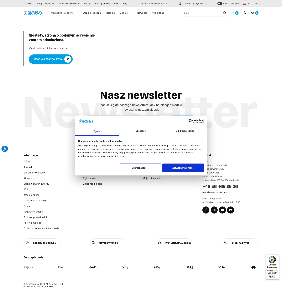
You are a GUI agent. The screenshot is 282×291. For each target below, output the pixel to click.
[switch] (272, 276)
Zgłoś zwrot (89, 178)
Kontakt (27, 3)
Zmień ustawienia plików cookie (41, 228)
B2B (116, 3)
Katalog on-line (102, 3)
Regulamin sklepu (33, 211)
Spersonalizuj (139, 167)
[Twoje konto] (244, 12)
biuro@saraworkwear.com (214, 192)
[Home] (33, 13)
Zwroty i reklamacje (45, 3)
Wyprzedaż (157, 12)
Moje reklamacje (152, 178)
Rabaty (87, 3)
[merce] (50, 286)
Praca (27, 206)
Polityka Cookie (32, 222)
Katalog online (31, 194)
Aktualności (30, 178)
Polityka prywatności (35, 217)
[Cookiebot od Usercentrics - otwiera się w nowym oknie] (191, 121)
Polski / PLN (252, 3)
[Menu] (277, 256)
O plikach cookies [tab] (185, 131)
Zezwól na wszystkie (183, 167)
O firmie (28, 161)
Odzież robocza (92, 12)
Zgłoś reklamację (92, 183)
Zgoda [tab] (97, 131)
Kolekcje (110, 12)
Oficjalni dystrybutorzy (195, 3)
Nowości (142, 12)
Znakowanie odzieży (69, 3)
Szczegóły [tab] (141, 131)
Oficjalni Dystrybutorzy (36, 183)
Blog (125, 3)
